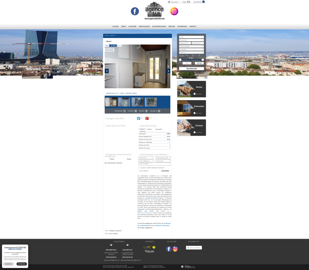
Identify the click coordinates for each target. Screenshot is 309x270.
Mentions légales (111, 267)
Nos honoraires (118, 267)
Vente (123, 26)
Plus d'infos (198, 94)
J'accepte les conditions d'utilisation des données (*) (152, 167)
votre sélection (197, 2)
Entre (180, 62)
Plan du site (105, 267)
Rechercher (191, 69)
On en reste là (21, 246)
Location (132, 26)
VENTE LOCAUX (144, 26)
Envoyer (165, 171)
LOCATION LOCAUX (159, 26)
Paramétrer (8, 264)
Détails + (149, 129)
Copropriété (158, 129)
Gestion (172, 26)
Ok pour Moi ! (22, 264)
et (193, 62)
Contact (192, 26)
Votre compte (174, 2)
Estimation (182, 26)
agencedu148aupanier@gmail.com (131, 260)
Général (142, 129)
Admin (126, 267)
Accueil (116, 26)
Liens (123, 267)
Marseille (112, 35)
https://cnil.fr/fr (151, 200)
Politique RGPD (131, 267)
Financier (142, 131)
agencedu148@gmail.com (111, 260)
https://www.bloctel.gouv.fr (145, 213)
